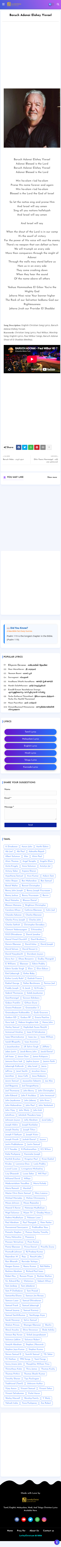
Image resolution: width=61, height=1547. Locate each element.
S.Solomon (28, 1281)
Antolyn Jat (45, 866)
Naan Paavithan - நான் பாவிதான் (22, 703)
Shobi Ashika (48, 1330)
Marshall (27, 1188)
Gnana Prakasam (13, 1008)
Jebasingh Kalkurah (14, 1066)
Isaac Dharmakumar (14, 1037)
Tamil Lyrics (30, 732)
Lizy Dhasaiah (12, 1174)
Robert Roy (10, 1276)
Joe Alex (49, 1081)
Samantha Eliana (13, 1296)
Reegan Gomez (12, 1266)
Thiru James (31, 1369)
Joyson (43, 1139)
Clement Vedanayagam (16, 930)
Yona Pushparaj (29, 1403)
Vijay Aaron (11, 1388)
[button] (58, 4)
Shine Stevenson (30, 1330)
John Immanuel (47, 1095)
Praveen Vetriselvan (14, 1242)
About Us (34, 1531)
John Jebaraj (30, 1100)
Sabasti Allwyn (44, 1281)
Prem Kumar (33, 1242)
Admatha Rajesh (36, 851)
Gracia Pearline (42, 1017)
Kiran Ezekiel (48, 1159)
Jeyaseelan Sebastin (32, 1081)
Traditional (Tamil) (14, 1384)
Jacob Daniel (47, 1052)
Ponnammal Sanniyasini (16, 1227)
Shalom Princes (12, 1325)
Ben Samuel (46, 881)
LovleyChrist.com (26, 1536)
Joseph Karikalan (30, 1125)
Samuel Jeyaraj (12, 1310)
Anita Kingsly (11, 866)
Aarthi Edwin (42, 847)
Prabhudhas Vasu (40, 1227)
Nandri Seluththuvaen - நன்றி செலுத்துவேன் (27, 686)
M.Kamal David (12, 1178)
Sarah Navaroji (12, 1320)
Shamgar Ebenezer (32, 1325)
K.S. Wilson (46, 1149)
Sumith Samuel (32, 1354)
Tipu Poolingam (31, 1379)
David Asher (31, 944)
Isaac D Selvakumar (36, 1032)
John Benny (28, 1091)
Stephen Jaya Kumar (15, 1349)
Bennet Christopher (31, 886)
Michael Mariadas (13, 1198)
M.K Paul (42, 1174)
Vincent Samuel (28, 1388)
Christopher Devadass (34, 925)
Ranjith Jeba (36, 1257)
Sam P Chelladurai (14, 1291)
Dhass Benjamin (26, 959)
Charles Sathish (12, 925)
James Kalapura (40, 1056)
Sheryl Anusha (12, 1330)
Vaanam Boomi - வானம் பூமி (20, 673)
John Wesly (24, 1110)
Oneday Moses (43, 1213)
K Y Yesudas (11, 1149)
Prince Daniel (30, 1247)
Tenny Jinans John (13, 1364)
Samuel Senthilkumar (15, 1315)
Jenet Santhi (22, 1071)
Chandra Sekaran (13, 915)
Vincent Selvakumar (14, 1393)
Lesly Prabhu (40, 1164)
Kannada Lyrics (30, 767)
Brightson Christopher (35, 905)
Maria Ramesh (12, 1188)
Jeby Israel (32, 1066)
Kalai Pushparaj (12, 1154)
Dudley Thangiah (46, 959)
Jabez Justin (10, 1052)
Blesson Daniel (30, 900)
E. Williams (10, 964)
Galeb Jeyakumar (35, 993)
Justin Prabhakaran (14, 1144)
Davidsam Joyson (35, 954)
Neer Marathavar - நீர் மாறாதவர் (22, 669)
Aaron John (27, 847)
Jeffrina (8, 1071)
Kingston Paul (31, 1159)
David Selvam (11, 949)
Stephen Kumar (36, 1349)
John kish (37, 1110)
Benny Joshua (11, 895)
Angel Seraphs (29, 861)
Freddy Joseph (12, 988)
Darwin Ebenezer (13, 944)
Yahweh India (11, 1403)
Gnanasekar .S (32, 1008)
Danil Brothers (37, 939)
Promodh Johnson (13, 1252)
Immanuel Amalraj (14, 1032)
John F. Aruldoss (28, 1095)
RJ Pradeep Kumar (34, 1252)
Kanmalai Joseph (32, 1154)
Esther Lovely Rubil (14, 978)
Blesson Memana (13, 905)
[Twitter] (24, 447)
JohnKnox (10, 1115)
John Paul (30, 1105)
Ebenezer (24, 964)
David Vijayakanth (14, 954)
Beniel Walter (11, 886)
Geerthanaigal (12, 998)
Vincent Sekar (45, 1388)
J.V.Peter (45, 1047)
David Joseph (47, 944)
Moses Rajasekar (31, 1203)
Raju (24, 1257)
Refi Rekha (45, 1266)
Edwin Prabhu (38, 964)
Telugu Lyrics (30, 760)
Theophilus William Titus (37, 1364)
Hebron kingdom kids (28, 1022)
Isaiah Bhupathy (13, 1042)
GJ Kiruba (39, 988)
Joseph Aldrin (11, 1125)
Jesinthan (9, 1076)
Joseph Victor (32, 1135)
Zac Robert (46, 1403)
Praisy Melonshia (13, 1237)
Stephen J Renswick (35, 1344)
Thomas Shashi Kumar (34, 1374)
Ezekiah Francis (35, 978)
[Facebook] (18, 447)
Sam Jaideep (11, 1286)
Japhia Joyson (32, 1061)
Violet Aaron (34, 1393)
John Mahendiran (13, 1105)
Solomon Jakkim (13, 1340)
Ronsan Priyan (26, 1276)
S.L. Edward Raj (12, 1281)
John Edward (11, 1095)
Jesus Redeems (39, 1076)
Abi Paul (21, 851)
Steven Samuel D (13, 1354)
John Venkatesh (46, 1105)
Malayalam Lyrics (30, 739)
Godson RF (25, 1017)
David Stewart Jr (30, 949)
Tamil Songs (40, 1359)
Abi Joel (9, 851)
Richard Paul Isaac (34, 1271)
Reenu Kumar (29, 1266)
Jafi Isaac (9, 1056)
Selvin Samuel (30, 1320)
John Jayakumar (12, 1100)
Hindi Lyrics (30, 753)
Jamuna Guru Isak (13, 1061)
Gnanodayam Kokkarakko (17, 1013)
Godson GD (10, 1017)
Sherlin (48, 1325)
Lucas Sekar (28, 1174)
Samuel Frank (11, 1305)
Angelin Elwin (46, 861)
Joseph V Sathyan (13, 1135)
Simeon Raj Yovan (14, 1335)
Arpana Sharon (29, 871)
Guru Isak (9, 1022)
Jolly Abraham (31, 1120)
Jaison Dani (23, 1056)
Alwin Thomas (12, 861)
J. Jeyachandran (12, 1047)
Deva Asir (10, 959)
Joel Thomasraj (12, 1091)
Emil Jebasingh (12, 973)
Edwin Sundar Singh (14, 969)
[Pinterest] (37, 447)
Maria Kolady (39, 1183)
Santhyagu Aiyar (37, 1315)
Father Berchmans (31, 983)
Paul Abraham (12, 1222)
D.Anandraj (36, 930)
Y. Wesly (46, 1398)
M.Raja (27, 1178)
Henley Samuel (12, 1027)
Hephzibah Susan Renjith (35, 1027)
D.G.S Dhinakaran (13, 934)
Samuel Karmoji (30, 1310)
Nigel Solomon (12, 1213)
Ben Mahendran (29, 881)
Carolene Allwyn (13, 910)
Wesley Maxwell (12, 1398)
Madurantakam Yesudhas (17, 1183)
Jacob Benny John (28, 1052)
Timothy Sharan (12, 1379)
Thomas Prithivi (12, 1374)
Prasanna (29, 1237)
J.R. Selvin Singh (31, 1047)
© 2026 (38, 1536)
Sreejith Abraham (13, 1344)
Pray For (21, 1531)
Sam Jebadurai (28, 1286)
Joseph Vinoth (12, 1139)
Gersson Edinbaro (31, 998)
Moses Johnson (12, 1203)
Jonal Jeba (46, 1120)
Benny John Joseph (14, 890)
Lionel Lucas (11, 1169)
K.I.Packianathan (29, 1149)
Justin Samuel (33, 1144)
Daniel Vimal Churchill (16, 939)
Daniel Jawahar (33, 934)
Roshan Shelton (44, 1276)
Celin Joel (50, 910)
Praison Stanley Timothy (36, 1232)
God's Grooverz (41, 1013)
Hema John (47, 1022)
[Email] (43, 447)
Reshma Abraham (13, 1271)
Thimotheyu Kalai (13, 1369)
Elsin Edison (42, 969)
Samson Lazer (12, 1301)
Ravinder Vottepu (30, 1261)
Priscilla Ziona (47, 1247)
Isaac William (47, 1037)
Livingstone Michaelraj (32, 1169)
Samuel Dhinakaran (32, 1301)
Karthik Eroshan (13, 1159)
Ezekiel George (12, 983)
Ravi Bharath (11, 1261)
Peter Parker (46, 1222)
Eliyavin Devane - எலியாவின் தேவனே (28, 665)
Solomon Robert (32, 1340)
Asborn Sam (48, 876)
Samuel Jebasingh (30, 1305)
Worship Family (31, 1398)
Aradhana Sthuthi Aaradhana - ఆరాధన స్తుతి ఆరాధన (30, 682)
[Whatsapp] (30, 447)
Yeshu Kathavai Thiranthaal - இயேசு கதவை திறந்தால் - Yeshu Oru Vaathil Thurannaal (31, 697)
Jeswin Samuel (12, 1081)
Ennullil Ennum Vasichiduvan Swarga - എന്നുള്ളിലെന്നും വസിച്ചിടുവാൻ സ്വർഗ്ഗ (26, 691)
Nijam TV (28, 1213)
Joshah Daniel (29, 1139)
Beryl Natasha (12, 900)
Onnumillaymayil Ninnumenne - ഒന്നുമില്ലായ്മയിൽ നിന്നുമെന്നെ (31, 708)
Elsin (30, 969)
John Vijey (10, 1110)
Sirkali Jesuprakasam (36, 1335)
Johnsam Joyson (12, 1120)
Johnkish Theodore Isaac (30, 1115)
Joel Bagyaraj (11, 1086)
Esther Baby (29, 973)
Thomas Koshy (48, 1369)
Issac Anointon (31, 1042)
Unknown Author (35, 1384)
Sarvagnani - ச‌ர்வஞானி (18, 677)
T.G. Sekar (48, 1354)
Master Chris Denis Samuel (18, 1193)
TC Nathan (10, 1359)
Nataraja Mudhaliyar (35, 1208)
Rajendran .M (11, 1257)
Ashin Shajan (11, 881)
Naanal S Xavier (13, 1208)
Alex (26, 856)
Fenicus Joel (49, 983)
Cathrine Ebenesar (33, 910)
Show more (52, 477)
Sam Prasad (32, 1291)
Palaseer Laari (34, 1218)
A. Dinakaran (11, 847)
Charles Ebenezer (34, 915)
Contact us (48, 1531)
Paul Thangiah (29, 1222)
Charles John (35, 920)
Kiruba (8, 1164)
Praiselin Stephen (13, 1232)
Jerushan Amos (39, 1071)
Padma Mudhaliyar (14, 1218)
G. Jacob (26, 988)
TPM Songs (25, 1359)
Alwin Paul (37, 856)
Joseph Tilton (29, 1130)
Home (10, 1531)
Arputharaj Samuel (14, 876)
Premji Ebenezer (12, 1247)
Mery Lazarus (41, 1193)
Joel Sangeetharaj (30, 1086)
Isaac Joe (32, 1037)
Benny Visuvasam (30, 895)
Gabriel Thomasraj (14, 993)
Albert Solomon (12, 856)
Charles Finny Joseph (15, 920)
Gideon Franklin (12, 1003)
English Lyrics (30, 746)
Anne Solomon (29, 866)
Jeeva (43, 1066)
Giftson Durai (30, 1003)
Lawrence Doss (23, 1164)
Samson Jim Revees (35, 1296)
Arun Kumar (33, 876)
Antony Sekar (11, 871)
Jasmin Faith (49, 1061)
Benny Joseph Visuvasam (38, 890)
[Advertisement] (30, 55)
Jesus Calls (23, 1076)
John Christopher (46, 1091)
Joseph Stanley (12, 1130)
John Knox (45, 1100)
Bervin (46, 895)
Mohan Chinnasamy (35, 1198)
